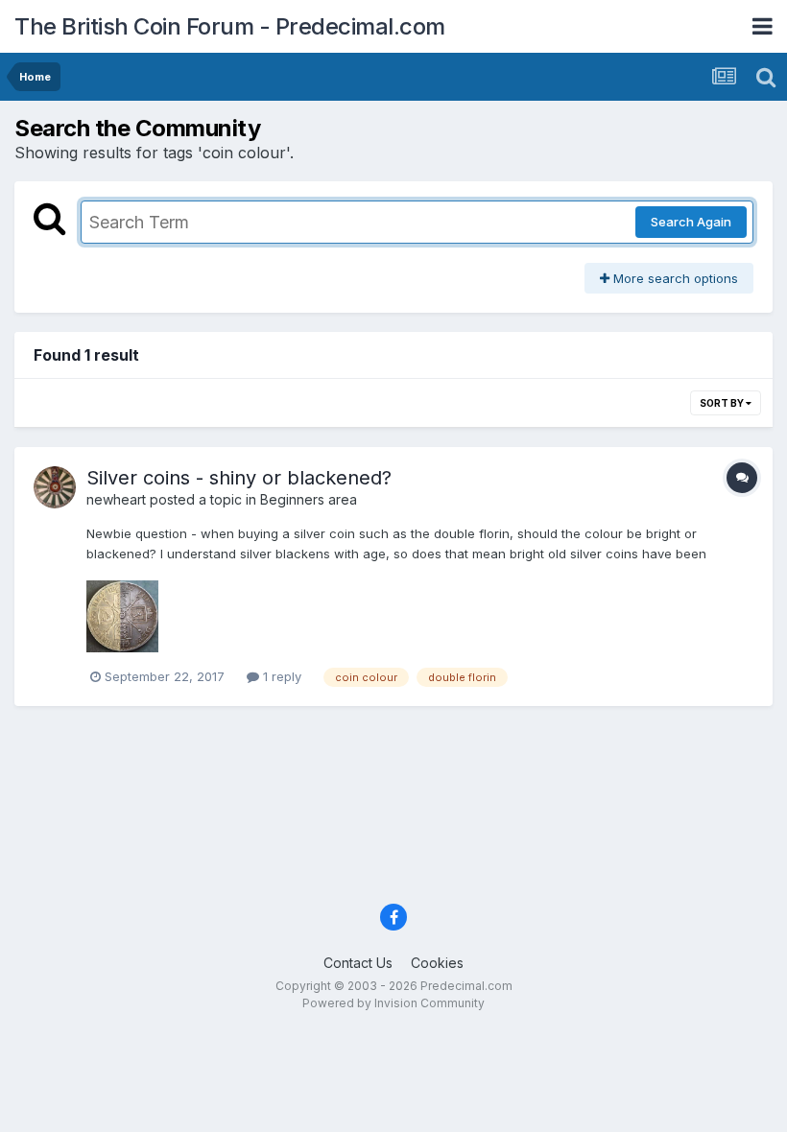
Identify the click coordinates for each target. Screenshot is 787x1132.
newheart (116, 499)
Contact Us (358, 963)
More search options (673, 278)
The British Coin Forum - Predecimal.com (229, 26)
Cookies (437, 963)
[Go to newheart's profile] (55, 487)
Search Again (691, 221)
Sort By (723, 403)
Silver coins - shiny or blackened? (239, 477)
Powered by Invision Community (393, 1003)
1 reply (280, 676)
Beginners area (308, 499)
